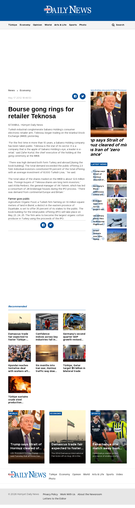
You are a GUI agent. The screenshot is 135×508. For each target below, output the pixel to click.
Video (119, 474)
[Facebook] (75, 96)
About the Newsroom (90, 494)
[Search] (113, 24)
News (11, 90)
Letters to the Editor (54, 499)
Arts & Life (60, 25)
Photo (82, 25)
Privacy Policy (50, 494)
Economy (25, 25)
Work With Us (67, 494)
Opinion (37, 25)
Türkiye (12, 25)
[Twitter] (83, 96)
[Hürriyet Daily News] (67, 10)
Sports (73, 25)
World (48, 25)
